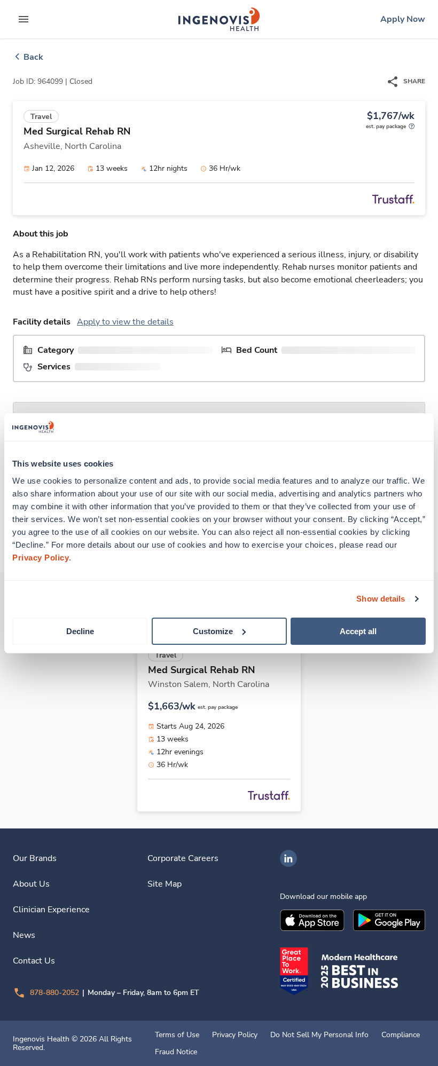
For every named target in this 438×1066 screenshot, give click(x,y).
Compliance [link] (400, 1035)
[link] (219, 19)
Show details (380, 598)
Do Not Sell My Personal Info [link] (319, 1035)
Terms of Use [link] (177, 1035)
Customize (213, 630)
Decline (80, 630)
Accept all (358, 630)
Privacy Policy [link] (234, 1035)
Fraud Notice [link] (176, 1052)
